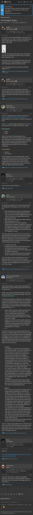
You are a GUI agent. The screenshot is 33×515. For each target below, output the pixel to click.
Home (29, 504)
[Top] (1, 507)
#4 (31, 183)
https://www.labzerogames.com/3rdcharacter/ (14, 117)
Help (26, 504)
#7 (31, 449)
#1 (31, 35)
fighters (16, 22)
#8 (31, 475)
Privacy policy (20, 504)
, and (16, 99)
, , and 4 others (16, 167)
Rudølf (3, 22)
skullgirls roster (23, 22)
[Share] (29, 35)
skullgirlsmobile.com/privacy (13, 13)
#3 (31, 113)
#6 (31, 284)
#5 (31, 203)
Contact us (3, 504)
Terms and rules (11, 504)
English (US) (16, 502)
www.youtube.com (15, 472)
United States (23, 471)
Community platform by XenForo (14, 511)
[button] (2, 2)
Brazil (12, 181)
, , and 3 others (17, 269)
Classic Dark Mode (5, 502)
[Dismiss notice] (30, 7)
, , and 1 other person (16, 72)
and (8, 188)
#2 (31, 87)
